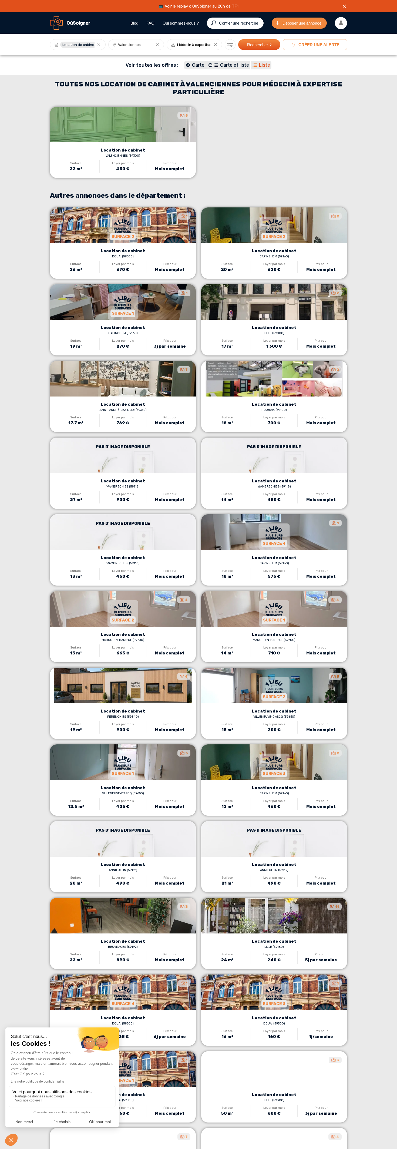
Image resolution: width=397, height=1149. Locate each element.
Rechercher (257, 44)
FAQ (150, 23)
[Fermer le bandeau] (344, 6)
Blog (134, 23)
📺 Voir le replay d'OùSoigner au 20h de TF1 (198, 6)
